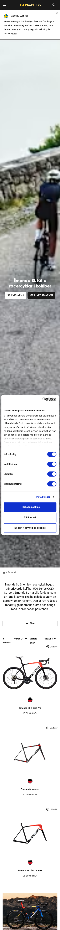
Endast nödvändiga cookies (30, 527)
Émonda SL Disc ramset (30, 870)
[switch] (51, 464)
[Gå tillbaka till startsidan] (4, 572)
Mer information (41, 295)
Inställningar (43, 497)
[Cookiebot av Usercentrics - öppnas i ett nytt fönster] (42, 399)
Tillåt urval (30, 517)
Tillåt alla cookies (30, 507)
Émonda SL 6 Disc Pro (30, 708)
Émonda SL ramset (30, 789)
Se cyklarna (15, 295)
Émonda (12, 572)
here (14, 33)
